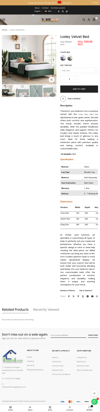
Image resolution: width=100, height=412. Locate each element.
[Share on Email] (92, 296)
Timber (26, 401)
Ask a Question (85, 290)
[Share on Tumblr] (83, 296)
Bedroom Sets (83, 366)
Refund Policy (57, 370)
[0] (94, 19)
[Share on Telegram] (88, 296)
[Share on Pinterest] (78, 296)
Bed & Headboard (84, 370)
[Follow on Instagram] (63, 11)
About (37, 8)
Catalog (30, 361)
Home (4, 30)
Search (55, 357)
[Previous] (7, 60)
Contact (45, 8)
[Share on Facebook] (69, 296)
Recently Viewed (46, 309)
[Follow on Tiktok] (67, 11)
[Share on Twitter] (74, 296)
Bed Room (81, 361)
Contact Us (56, 361)
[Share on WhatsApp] (97, 296)
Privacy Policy (57, 366)
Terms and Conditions (61, 374)
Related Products (15, 309)
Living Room (82, 357)
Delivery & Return (67, 290)
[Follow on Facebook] (59, 11)
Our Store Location (58, 8)
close (5, 3)
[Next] (51, 60)
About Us (31, 365)
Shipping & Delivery (35, 369)
